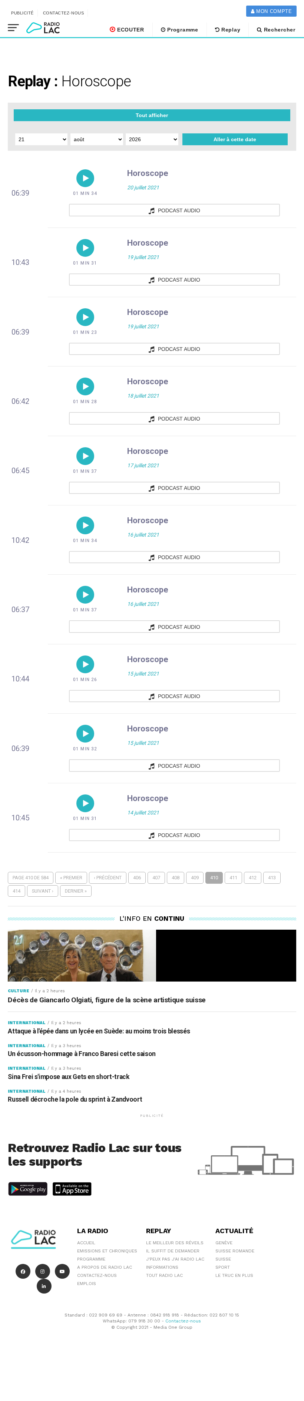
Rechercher (278, 30)
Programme (182, 30)
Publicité (22, 13)
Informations (162, 1267)
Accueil (86, 1242)
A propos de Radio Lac (104, 1267)
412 (253, 877)
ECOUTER (129, 30)
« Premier (71, 877)
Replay (229, 30)
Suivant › (42, 891)
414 (16, 891)
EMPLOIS (86, 1283)
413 (272, 877)
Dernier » (76, 891)
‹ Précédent (108, 877)
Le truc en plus (234, 1275)
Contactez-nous (63, 13)
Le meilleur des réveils (175, 1242)
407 (156, 877)
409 (195, 877)
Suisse (223, 1259)
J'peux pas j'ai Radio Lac (175, 1259)
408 (175, 877)
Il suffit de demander (172, 1251)
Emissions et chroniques (107, 1251)
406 (137, 877)
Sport (222, 1267)
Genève (223, 1242)
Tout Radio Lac (164, 1275)
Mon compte (273, 11)
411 (233, 877)
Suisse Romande (234, 1251)
